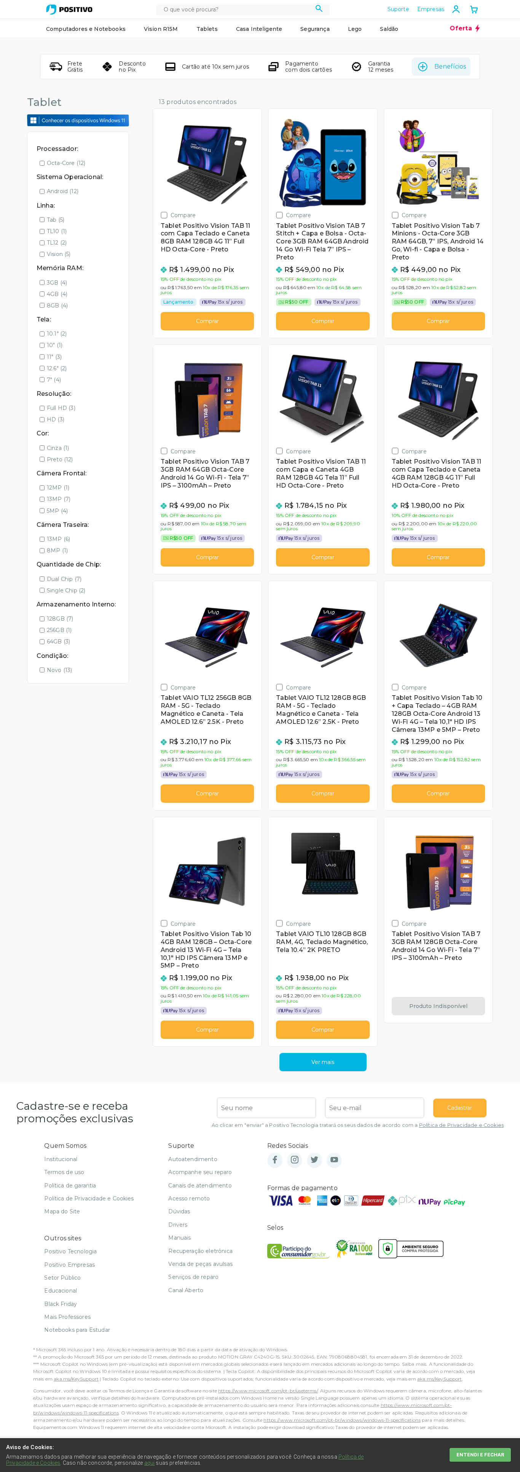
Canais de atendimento (199, 1185)
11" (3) (54, 357)
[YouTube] (334, 1160)
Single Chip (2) (66, 590)
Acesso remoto (189, 1198)
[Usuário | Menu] (456, 9)
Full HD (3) (61, 408)
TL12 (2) (57, 242)
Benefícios (450, 66)
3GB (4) (57, 282)
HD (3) (55, 419)
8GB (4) (57, 305)
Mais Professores (67, 1317)
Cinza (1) (58, 448)
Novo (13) (59, 670)
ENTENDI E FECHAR (480, 1455)
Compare (183, 215)
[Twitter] (314, 1160)
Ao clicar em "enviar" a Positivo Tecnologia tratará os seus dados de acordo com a (358, 1125)
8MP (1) (57, 550)
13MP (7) (58, 499)
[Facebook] (275, 1160)
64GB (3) (58, 641)
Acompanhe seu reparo (200, 1172)
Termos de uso (64, 1172)
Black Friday (60, 1304)
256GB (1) (59, 630)
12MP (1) (58, 487)
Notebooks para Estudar (77, 1329)
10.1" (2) (57, 333)
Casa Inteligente (259, 29)
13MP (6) (58, 539)
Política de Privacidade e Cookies (461, 1125)
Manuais (179, 1237)
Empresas (430, 9)
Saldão (389, 29)
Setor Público (62, 1277)
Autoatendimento (192, 1159)
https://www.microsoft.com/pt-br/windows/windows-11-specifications (341, 1420)
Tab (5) (55, 219)
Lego (355, 29)
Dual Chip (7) (64, 579)
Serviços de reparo (193, 1277)
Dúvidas (179, 1211)
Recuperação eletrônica (200, 1251)
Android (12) (62, 191)
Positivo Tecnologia (70, 1251)
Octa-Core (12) (66, 163)
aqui (149, 1463)
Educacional (60, 1290)
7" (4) (54, 379)
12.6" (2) (57, 368)
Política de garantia (70, 1185)
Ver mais (322, 1062)
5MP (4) (57, 510)
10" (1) (54, 345)
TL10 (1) (57, 231)
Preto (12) (60, 459)
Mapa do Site (62, 1211)
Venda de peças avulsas (200, 1264)
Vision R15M (161, 29)
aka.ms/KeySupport (76, 1379)
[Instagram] (294, 1160)
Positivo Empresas (69, 1264)
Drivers (177, 1224)
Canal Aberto (185, 1290)
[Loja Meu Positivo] (69, 9)
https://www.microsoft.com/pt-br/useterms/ (268, 1391)
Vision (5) (59, 254)
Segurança (314, 29)
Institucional (60, 1159)
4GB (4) (57, 294)
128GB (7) (60, 618)
